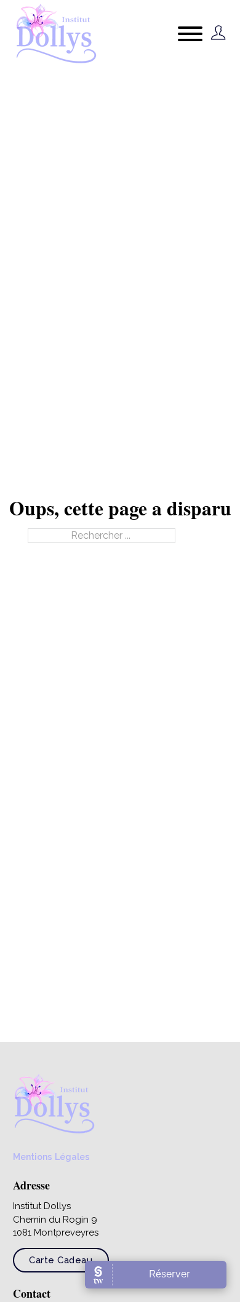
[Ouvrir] (190, 33)
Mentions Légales (51, 1157)
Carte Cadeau (60, 1260)
